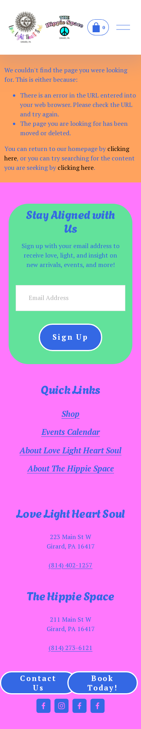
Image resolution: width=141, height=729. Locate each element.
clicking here (76, 167)
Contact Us (38, 683)
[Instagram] (61, 706)
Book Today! (102, 683)
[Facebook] (43, 706)
